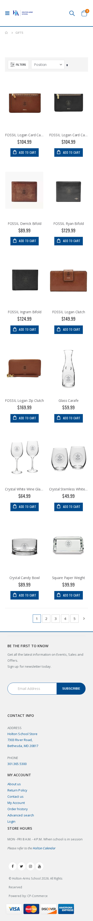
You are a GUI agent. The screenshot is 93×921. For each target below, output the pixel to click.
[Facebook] (13, 866)
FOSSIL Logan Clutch (68, 312)
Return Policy (17, 790)
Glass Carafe (68, 400)
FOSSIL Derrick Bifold (24, 223)
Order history (17, 809)
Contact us (15, 796)
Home (6, 33)
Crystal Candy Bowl (24, 578)
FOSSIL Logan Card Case (24, 135)
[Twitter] (22, 866)
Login (11, 821)
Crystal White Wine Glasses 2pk (24, 489)
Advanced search (20, 815)
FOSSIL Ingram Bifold (24, 312)
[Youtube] (39, 866)
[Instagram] (30, 866)
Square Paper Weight (68, 578)
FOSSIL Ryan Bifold (68, 223)
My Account (16, 802)
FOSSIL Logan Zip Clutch (24, 400)
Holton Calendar (44, 848)
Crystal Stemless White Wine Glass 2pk (68, 489)
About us (14, 784)
